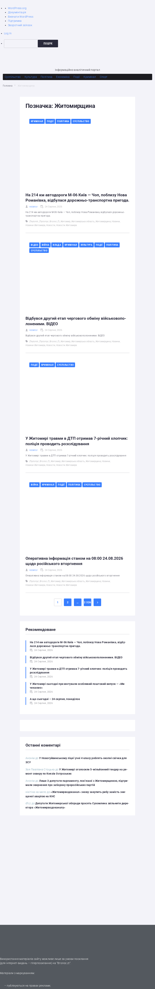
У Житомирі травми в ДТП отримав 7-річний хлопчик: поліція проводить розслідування (78, 670)
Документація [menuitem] (17, 12)
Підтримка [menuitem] (15, 20)
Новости (50, 225)
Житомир (65, 221)
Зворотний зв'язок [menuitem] (20, 25)
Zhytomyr (44, 221)
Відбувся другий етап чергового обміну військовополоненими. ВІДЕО (76, 657)
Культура (86, 244)
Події (50, 121)
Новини (116, 221)
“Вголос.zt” (64, 963)
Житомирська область (83, 221)
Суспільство (81, 121)
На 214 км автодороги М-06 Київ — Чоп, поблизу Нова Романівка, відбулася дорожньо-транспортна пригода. (78, 644)
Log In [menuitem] (8, 33)
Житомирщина (103, 221)
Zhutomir (33, 221)
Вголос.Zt (55, 221)
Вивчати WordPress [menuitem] (20, 16)
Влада (57, 244)
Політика (63, 121)
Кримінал (37, 121)
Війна (45, 244)
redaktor (33, 206)
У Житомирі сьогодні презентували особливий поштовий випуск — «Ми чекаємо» (77, 685)
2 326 (87, 602)
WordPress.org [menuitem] (17, 8)
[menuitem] (79, 43)
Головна (7, 85)
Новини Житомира (35, 225)
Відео (34, 244)
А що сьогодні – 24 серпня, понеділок (55, 699)
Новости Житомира (66, 225)
